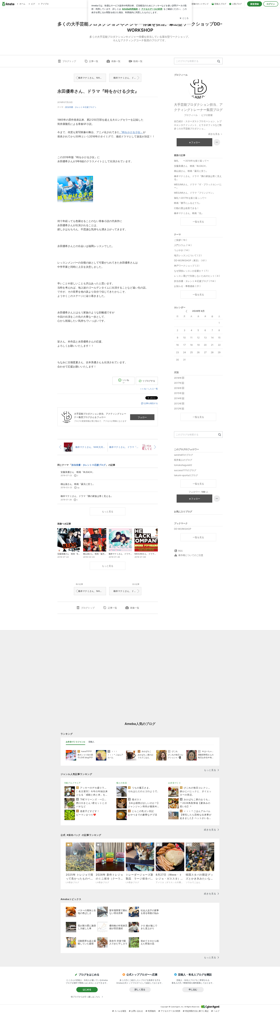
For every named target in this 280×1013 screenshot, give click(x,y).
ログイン (271, 4)
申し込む (193, 989)
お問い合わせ (137, 1011)
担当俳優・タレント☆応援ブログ (79, 107)
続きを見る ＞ (215, 134)
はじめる (87, 989)
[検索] (219, 61)
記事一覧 (93, 61)
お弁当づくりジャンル (75, 742)
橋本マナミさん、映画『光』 (189, 213)
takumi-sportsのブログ (186, 475)
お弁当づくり (174, 783)
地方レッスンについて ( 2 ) (188, 255)
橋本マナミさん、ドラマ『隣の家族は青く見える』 (198, 178)
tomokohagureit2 (183, 465)
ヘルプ (216, 1011)
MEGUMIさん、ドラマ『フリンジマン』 (194, 192)
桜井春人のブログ (183, 459)
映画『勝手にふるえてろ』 (187, 203)
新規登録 (254, 4)
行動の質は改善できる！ (186, 208)
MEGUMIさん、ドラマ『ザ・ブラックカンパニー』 (198, 186)
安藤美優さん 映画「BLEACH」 (191, 166)
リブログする (148, 381)
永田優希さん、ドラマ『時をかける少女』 (98, 91)
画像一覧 (115, 61)
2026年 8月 (198, 311)
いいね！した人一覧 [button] (149, 388)
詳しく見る (140, 989)
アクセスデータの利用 (170, 1011)
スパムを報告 (120, 1011)
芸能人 (91, 742)
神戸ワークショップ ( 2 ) (186, 265)
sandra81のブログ (183, 454)
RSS (180, 550)
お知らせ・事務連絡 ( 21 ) (187, 286)
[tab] (75, 742)
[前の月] (186, 311)
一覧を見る (198, 221)
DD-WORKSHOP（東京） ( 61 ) (190, 260)
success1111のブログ (185, 470)
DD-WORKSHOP (182, 528)
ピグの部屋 (207, 115)
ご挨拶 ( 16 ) (180, 240)
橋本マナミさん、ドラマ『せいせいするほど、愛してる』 (127, 77)
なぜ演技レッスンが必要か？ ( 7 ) (191, 270)
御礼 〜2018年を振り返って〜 (191, 160)
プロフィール (191, 115)
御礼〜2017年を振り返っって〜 (190, 197)
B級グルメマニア (72, 783)
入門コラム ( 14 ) (183, 245)
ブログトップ (69, 61)
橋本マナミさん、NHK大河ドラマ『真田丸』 (92, 77)
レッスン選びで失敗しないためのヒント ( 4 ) (197, 275)
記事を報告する (151, 403)
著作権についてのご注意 (190, 555)
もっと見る (107, 511)
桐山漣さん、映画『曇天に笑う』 (191, 171)
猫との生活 (121, 783)
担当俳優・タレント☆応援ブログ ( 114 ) (195, 281)
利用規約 (152, 1011)
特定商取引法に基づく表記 (197, 1011)
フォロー (142, 417)
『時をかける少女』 (131, 132)
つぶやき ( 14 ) (181, 250)
